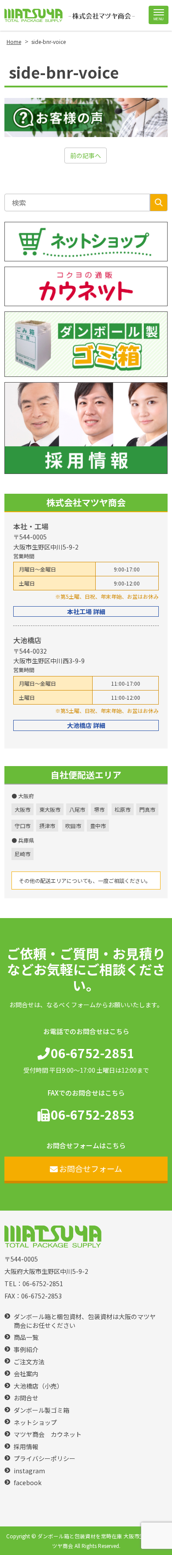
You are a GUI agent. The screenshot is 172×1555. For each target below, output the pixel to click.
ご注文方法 (29, 1362)
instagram (29, 1471)
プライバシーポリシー (44, 1458)
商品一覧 (26, 1337)
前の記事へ (85, 155)
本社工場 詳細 (86, 611)
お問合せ (26, 1398)
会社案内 (26, 1374)
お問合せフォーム (90, 1168)
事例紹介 (26, 1349)
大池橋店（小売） (38, 1386)
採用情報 (26, 1447)
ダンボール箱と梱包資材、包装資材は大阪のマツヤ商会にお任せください (85, 1321)
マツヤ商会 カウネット (48, 1434)
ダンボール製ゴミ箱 (41, 1410)
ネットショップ (35, 1422)
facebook (27, 1483)
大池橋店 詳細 (86, 725)
